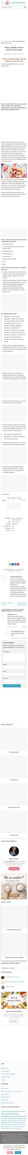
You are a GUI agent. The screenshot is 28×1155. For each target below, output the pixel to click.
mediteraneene (11, 571)
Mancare (21, 1116)
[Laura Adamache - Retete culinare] (15, 2)
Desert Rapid (11, 1114)
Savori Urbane (5, 1094)
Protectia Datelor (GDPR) (8, 1074)
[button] (2, 2)
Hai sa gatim (4, 1088)
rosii (13, 1121)
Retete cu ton (12, 1128)
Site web (5, 678)
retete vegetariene (9, 1124)
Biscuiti (17, 1123)
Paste (10, 41)
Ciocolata (5, 1121)
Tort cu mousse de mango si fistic (15, 981)
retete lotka (17, 571)
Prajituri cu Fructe (14, 1126)
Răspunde (24, 626)
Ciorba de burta (14, 779)
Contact (3, 1080)
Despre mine (4, 1068)
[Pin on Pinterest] (18, 564)
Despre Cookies (5, 1077)
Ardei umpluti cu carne (14, 807)
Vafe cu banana (10, 986)
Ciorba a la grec (14, 835)
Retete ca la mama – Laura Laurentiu (11, 1091)
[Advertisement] (14, 23)
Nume (5, 664)
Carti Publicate (5, 1071)
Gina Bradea (4, 1100)
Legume (6, 1111)
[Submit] (25, 7)
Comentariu (6, 651)
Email (5, 671)
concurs (18, 1128)
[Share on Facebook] (12, 564)
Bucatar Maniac (5, 1097)
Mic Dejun (6, 1118)
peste (5, 1126)
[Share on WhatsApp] (10, 564)
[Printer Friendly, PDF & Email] (14, 498)
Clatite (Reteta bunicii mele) (14, 929)
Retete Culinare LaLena (7, 1103)
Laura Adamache (20, 53)
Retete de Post (9, 1123)
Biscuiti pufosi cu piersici (12, 977)
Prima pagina (4, 41)
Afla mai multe (14, 868)
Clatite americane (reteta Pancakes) (14, 957)
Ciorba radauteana (14, 752)
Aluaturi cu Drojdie (18, 1118)
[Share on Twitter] (15, 564)
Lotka (7, 185)
